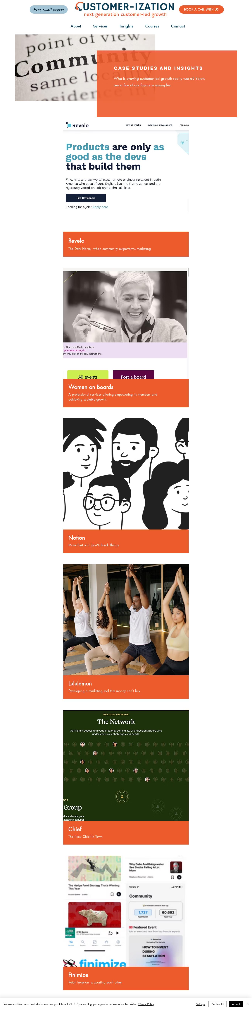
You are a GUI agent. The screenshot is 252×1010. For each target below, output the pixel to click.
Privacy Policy (146, 1004)
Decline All (217, 1004)
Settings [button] (200, 1004)
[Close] (247, 1004)
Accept (236, 1004)
